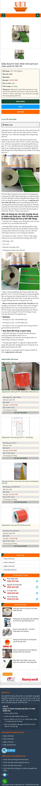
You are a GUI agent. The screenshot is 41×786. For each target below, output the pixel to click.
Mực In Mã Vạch (9, 562)
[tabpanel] (11, 679)
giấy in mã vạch (9, 566)
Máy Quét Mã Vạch (10, 570)
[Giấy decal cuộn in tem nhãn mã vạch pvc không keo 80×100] (20, 471)
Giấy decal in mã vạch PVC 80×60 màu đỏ (16, 525)
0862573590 (13, 713)
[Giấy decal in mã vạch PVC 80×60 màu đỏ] (20, 515)
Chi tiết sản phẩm (20, 412)
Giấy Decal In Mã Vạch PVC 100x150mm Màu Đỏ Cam (20, 392)
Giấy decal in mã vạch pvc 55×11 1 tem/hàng (17, 437)
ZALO (20, 107)
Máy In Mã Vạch (9, 559)
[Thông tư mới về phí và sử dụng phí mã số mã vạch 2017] (7, 643)
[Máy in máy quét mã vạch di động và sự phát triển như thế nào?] (7, 653)
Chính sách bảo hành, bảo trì (12, 765)
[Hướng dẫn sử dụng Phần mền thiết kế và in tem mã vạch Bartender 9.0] (7, 622)
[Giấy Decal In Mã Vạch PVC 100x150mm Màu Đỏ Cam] (20, 376)
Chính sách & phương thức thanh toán (15, 759)
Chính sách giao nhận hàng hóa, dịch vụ (16, 762)
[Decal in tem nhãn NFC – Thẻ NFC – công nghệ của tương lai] (7, 633)
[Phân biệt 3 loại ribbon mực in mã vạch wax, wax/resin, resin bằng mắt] (7, 664)
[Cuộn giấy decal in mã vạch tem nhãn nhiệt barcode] (7, 612)
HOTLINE (20, 112)
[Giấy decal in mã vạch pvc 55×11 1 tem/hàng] (20, 426)
